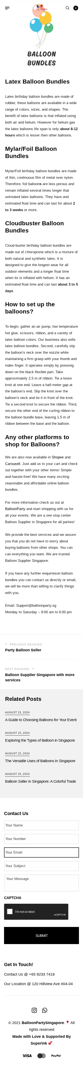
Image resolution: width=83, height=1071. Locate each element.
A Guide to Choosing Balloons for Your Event (41, 720)
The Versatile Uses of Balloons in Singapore (40, 761)
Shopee (58, 457)
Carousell (12, 464)
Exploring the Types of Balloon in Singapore (40, 740)
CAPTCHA (12, 898)
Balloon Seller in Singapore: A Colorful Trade (40, 781)
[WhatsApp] (44, 1010)
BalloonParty (15, 509)
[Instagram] (34, 1010)
